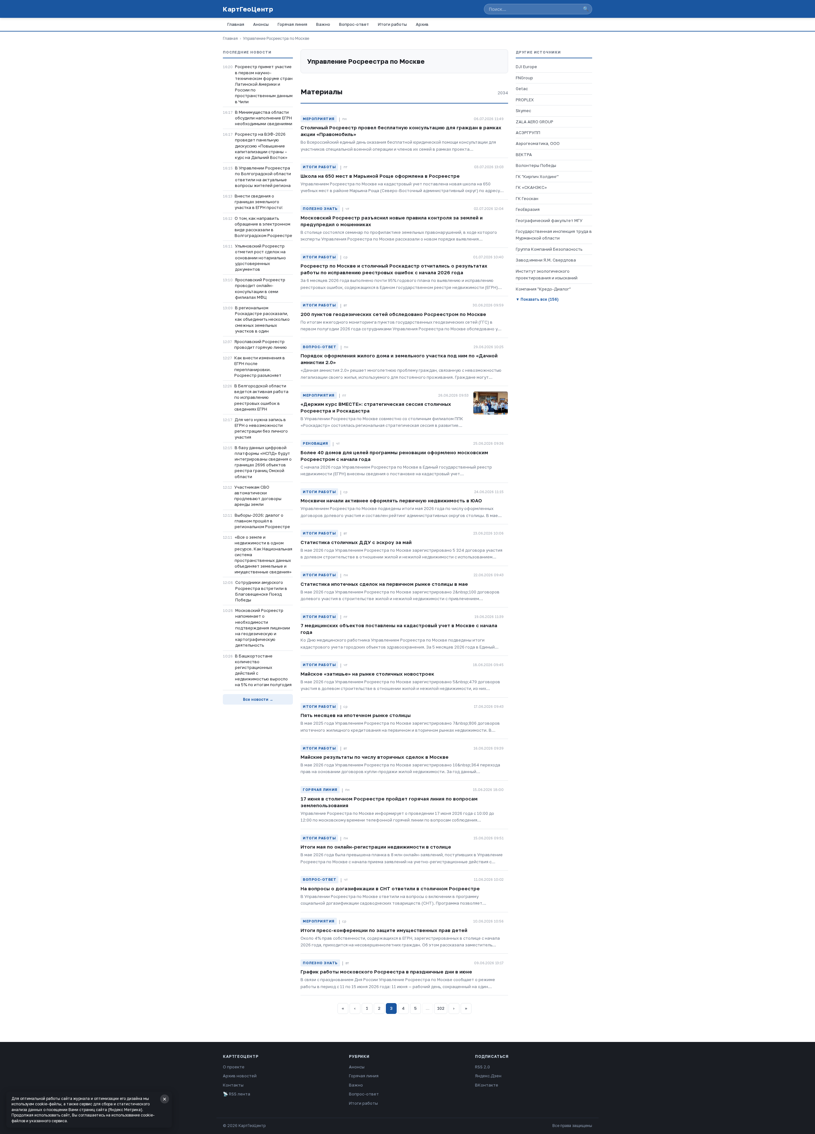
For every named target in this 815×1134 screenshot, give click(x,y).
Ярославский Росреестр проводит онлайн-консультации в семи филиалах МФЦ (260, 288)
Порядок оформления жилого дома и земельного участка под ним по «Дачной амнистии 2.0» (399, 359)
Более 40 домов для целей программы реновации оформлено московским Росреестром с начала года (394, 455)
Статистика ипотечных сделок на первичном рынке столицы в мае (384, 584)
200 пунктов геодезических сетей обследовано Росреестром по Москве (393, 314)
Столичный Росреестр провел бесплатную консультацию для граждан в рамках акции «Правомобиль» (401, 131)
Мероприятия (319, 119)
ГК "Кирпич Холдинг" (537, 176)
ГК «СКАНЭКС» (531, 187)
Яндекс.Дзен (488, 1075)
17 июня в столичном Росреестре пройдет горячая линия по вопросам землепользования (389, 802)
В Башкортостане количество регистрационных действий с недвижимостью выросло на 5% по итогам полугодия (263, 670)
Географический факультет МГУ (549, 220)
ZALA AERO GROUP (534, 121)
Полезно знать (320, 208)
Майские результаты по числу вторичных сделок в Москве (375, 757)
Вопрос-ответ (354, 24)
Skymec (523, 110)
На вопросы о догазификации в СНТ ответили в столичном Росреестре (390, 888)
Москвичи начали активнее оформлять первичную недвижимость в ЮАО (391, 500)
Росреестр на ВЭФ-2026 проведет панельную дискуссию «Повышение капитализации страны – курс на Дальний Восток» (261, 146)
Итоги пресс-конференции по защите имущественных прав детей (384, 930)
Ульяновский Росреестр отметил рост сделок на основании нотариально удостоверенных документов (260, 257)
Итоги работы (392, 24)
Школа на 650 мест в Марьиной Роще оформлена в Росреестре (380, 176)
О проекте (233, 1066)
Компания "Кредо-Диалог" (543, 288)
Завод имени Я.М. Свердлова (546, 259)
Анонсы (261, 24)
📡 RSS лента (236, 1093)
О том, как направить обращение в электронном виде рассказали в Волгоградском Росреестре (263, 227)
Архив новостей (240, 1075)
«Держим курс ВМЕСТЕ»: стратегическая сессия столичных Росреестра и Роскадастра (376, 407)
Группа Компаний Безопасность (549, 249)
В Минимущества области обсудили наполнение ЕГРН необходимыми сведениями (263, 118)
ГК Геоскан (527, 198)
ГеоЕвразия (528, 209)
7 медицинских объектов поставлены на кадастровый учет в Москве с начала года (399, 628)
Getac (522, 88)
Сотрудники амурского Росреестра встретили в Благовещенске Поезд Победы (261, 591)
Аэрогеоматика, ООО (538, 143)
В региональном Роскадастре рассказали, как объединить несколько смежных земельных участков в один (262, 319)
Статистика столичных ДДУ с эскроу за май (356, 542)
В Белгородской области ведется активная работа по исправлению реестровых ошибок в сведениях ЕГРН (261, 397)
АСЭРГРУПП (528, 132)
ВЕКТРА (524, 154)
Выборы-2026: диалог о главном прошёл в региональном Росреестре (262, 521)
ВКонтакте (486, 1084)
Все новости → (258, 699)
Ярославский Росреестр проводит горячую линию (260, 344)
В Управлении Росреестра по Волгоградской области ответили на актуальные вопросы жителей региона (263, 176)
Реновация (315, 443)
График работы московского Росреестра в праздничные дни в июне (386, 971)
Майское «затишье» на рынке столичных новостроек (367, 674)
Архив (422, 24)
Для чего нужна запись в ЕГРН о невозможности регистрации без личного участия (261, 428)
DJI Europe (526, 66)
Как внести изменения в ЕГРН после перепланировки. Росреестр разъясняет (259, 366)
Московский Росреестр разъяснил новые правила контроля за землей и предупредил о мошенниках (392, 221)
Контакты (233, 1084)
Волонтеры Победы (536, 165)
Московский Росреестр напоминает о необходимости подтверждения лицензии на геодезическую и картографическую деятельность (262, 628)
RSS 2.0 (482, 1066)
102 (440, 1008)
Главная (235, 24)
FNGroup (524, 77)
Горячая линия (292, 24)
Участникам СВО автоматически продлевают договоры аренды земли (257, 495)
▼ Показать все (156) (537, 299)
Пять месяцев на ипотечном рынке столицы (356, 715)
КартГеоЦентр (248, 9)
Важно (323, 24)
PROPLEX (525, 99)
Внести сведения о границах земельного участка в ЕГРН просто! (259, 201)
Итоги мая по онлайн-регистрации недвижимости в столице (376, 847)
